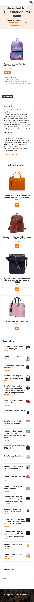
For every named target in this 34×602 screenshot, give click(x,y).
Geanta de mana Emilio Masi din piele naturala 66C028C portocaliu (17, 197)
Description (7, 97)
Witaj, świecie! (9, 570)
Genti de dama (16, 79)
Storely (17, 597)
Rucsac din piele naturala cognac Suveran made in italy (17, 238)
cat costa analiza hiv (11, 154)
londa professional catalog (15, 82)
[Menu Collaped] (31, 3)
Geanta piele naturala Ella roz (17, 321)
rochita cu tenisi (24, 84)
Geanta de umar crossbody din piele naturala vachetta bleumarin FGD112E (17, 280)
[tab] (7, 96)
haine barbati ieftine (15, 81)
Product (21, 20)
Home (11, 20)
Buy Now (7, 72)
